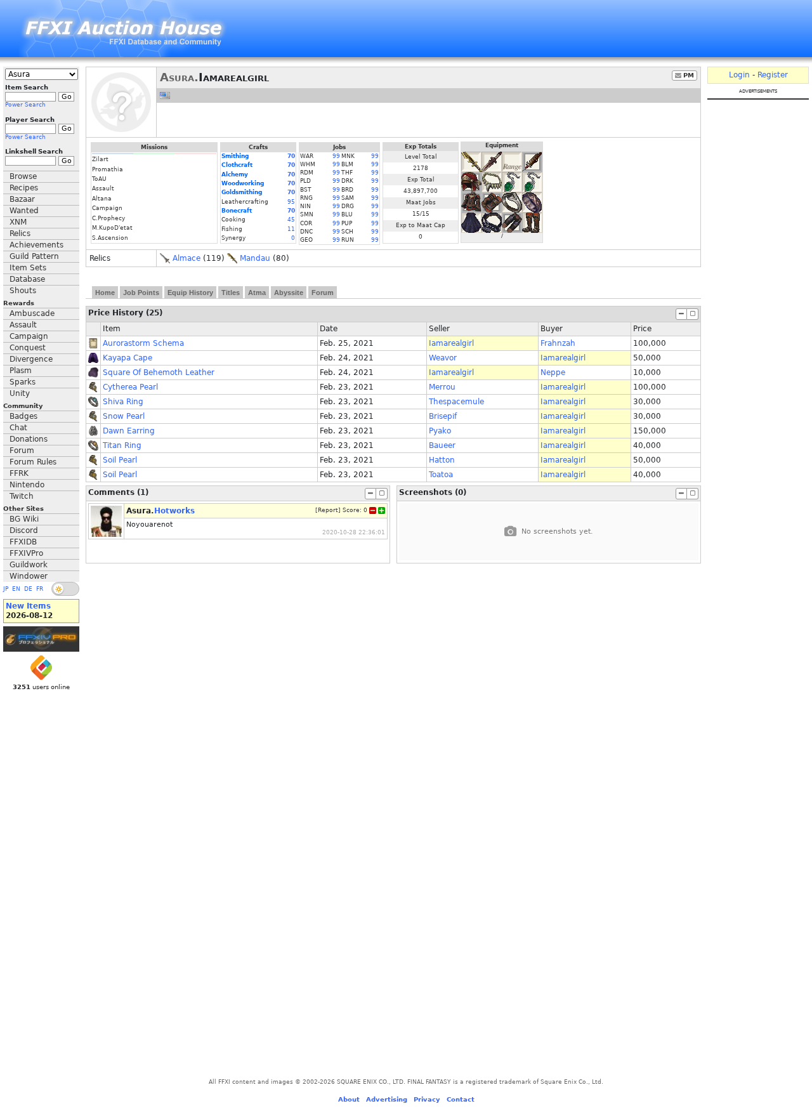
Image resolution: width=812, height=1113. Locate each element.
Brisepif (443, 416)
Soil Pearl (120, 460)
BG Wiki (24, 519)
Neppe (552, 372)
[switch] (65, 589)
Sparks (23, 382)
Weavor (443, 357)
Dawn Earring (129, 430)
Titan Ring (122, 445)
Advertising (386, 1099)
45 (291, 219)
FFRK (19, 473)
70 (291, 156)
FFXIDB (23, 541)
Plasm (21, 370)
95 (291, 202)
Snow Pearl (124, 416)
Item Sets (28, 267)
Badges (23, 416)
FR (39, 589)
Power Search (25, 105)
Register (772, 74)
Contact (461, 1099)
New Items (28, 606)
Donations (29, 439)
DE (28, 589)
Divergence (31, 359)
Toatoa (441, 474)
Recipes (24, 187)
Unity (20, 393)
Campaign (29, 336)
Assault (23, 324)
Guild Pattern (34, 256)
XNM (18, 222)
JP (5, 589)
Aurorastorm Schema (143, 343)
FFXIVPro (26, 553)
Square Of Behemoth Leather (158, 372)
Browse (23, 176)
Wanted (24, 210)
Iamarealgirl (451, 343)
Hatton (442, 460)
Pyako (440, 430)
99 (336, 156)
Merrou (442, 387)
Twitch (22, 496)
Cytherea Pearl (130, 387)
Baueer (442, 445)
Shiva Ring (123, 401)
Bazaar (22, 199)
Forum (22, 450)
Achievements (36, 244)
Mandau (255, 258)
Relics (20, 233)
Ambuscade (32, 313)
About (349, 1099)
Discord (24, 530)
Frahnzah (557, 343)
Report (328, 510)
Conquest (28, 347)
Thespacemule (456, 401)
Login (739, 74)
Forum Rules (33, 462)
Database (27, 279)
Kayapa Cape (127, 357)
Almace (186, 258)
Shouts (23, 290)
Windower (29, 576)
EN (16, 589)
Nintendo (27, 484)
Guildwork (29, 564)
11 (291, 229)
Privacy (427, 1099)
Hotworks (174, 510)
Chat (18, 427)
